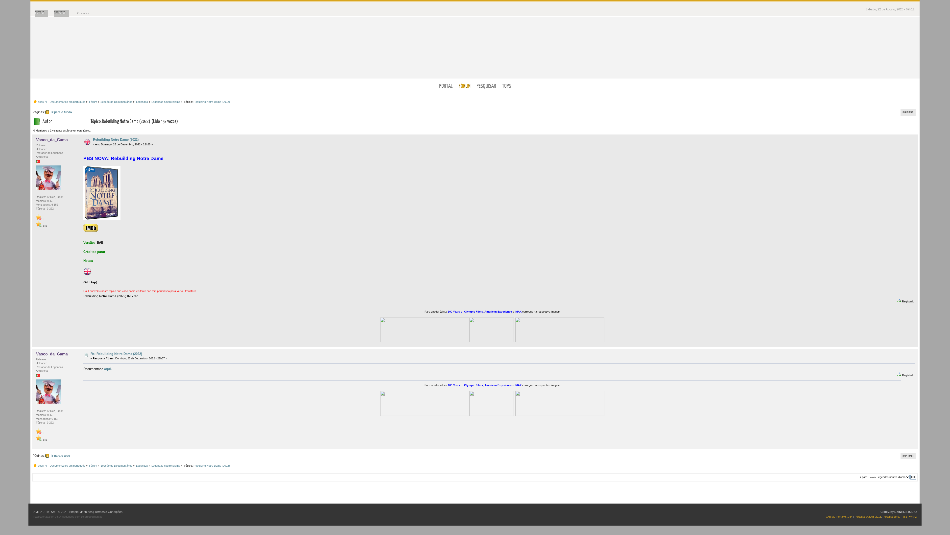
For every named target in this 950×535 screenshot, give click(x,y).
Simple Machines (81, 512)
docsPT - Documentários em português (475, 47)
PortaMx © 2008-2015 (868, 516)
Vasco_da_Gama (52, 140)
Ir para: (863, 477)
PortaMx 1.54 (844, 516)
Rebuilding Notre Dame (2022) (116, 139)
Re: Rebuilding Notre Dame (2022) (116, 354)
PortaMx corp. (891, 516)
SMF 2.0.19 (41, 512)
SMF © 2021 (59, 512)
